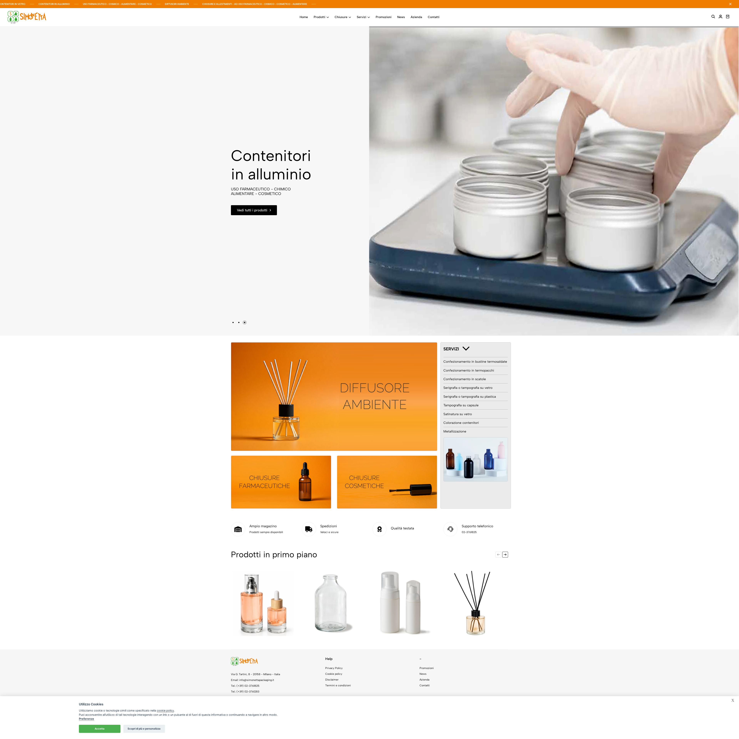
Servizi (361, 17)
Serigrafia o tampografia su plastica (469, 396)
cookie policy (165, 710)
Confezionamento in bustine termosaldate (475, 361)
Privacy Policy (334, 668)
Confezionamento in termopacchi (468, 370)
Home (304, 17)
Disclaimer (332, 679)
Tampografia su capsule (461, 405)
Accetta (99, 728)
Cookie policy (333, 674)
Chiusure (341, 17)
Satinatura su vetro (457, 414)
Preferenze (86, 718)
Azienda (416, 17)
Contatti (433, 17)
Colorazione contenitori (461, 423)
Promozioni (383, 17)
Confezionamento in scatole (464, 379)
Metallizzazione (454, 431)
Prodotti (319, 17)
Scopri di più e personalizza (144, 728)
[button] (233, 322)
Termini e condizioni (338, 685)
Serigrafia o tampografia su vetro (467, 388)
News (401, 17)
